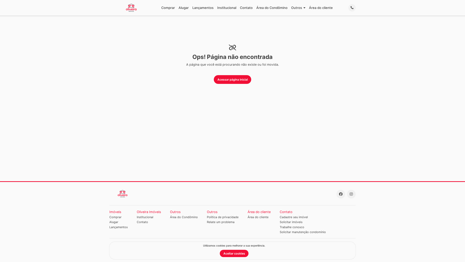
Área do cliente (321, 8)
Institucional (226, 8)
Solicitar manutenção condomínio (303, 232)
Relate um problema (220, 222)
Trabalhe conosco (292, 227)
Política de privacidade (222, 217)
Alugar (184, 8)
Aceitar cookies (234, 253)
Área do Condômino (272, 8)
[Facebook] (340, 194)
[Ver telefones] (352, 7)
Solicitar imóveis (291, 222)
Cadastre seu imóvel (294, 217)
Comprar (168, 8)
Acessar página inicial (232, 79)
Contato (246, 8)
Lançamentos (203, 8)
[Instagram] (351, 194)
